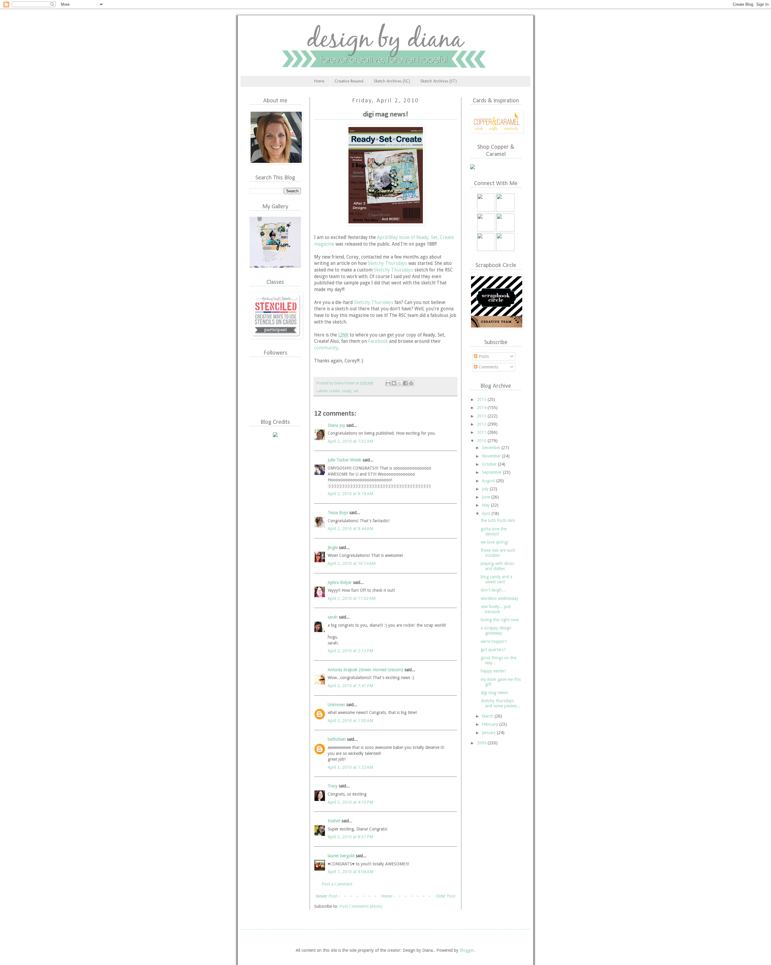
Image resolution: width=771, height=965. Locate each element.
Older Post (445, 896)
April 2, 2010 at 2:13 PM (350, 650)
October (490, 464)
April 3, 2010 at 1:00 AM (350, 720)
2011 (482, 432)
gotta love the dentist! (494, 531)
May (486, 505)
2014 (482, 407)
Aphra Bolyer (340, 582)
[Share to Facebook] (405, 383)
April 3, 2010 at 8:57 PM (350, 836)
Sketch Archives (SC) (392, 81)
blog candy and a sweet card (496, 579)
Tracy (333, 785)
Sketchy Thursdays (387, 263)
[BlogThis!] (394, 383)
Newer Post (326, 896)
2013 (482, 416)
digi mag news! (494, 692)
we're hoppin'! (494, 641)
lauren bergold (341, 855)
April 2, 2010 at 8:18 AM (350, 493)
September (492, 472)
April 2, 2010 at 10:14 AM (352, 563)
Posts (483, 356)
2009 (482, 742)
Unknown (336, 704)
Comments (487, 367)
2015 (482, 399)
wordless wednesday (499, 598)
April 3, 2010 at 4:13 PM (350, 802)
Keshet (334, 820)
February (490, 724)
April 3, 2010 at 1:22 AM (350, 767)
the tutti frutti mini (498, 520)
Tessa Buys (338, 512)
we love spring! (494, 542)
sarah (333, 617)
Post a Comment (337, 884)
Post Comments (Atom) (360, 906)
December (491, 447)
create (334, 391)
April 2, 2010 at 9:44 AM (350, 528)
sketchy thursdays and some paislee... (500, 703)
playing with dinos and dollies (497, 566)
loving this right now (500, 619)
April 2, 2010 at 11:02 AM (352, 598)
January (489, 732)
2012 (482, 424)
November (492, 456)
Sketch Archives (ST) (438, 81)
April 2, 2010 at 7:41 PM (350, 685)
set (355, 391)
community (326, 348)
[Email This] (388, 383)
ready (346, 391)
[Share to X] (400, 383)
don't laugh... (493, 590)
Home (319, 81)
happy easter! (493, 671)
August (489, 480)
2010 (482, 440)
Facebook (378, 341)
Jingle (333, 547)
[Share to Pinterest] (411, 383)
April (487, 513)
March (488, 716)
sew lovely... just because (496, 609)
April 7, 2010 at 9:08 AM (350, 871)
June (486, 497)
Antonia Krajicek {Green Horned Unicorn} (365, 669)
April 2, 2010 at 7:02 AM (350, 441)
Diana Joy (336, 425)
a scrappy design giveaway (496, 630)
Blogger (467, 950)
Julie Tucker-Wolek (344, 460)
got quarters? (493, 649)
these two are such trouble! (498, 553)
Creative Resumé (349, 81)
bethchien (337, 739)
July (486, 488)
